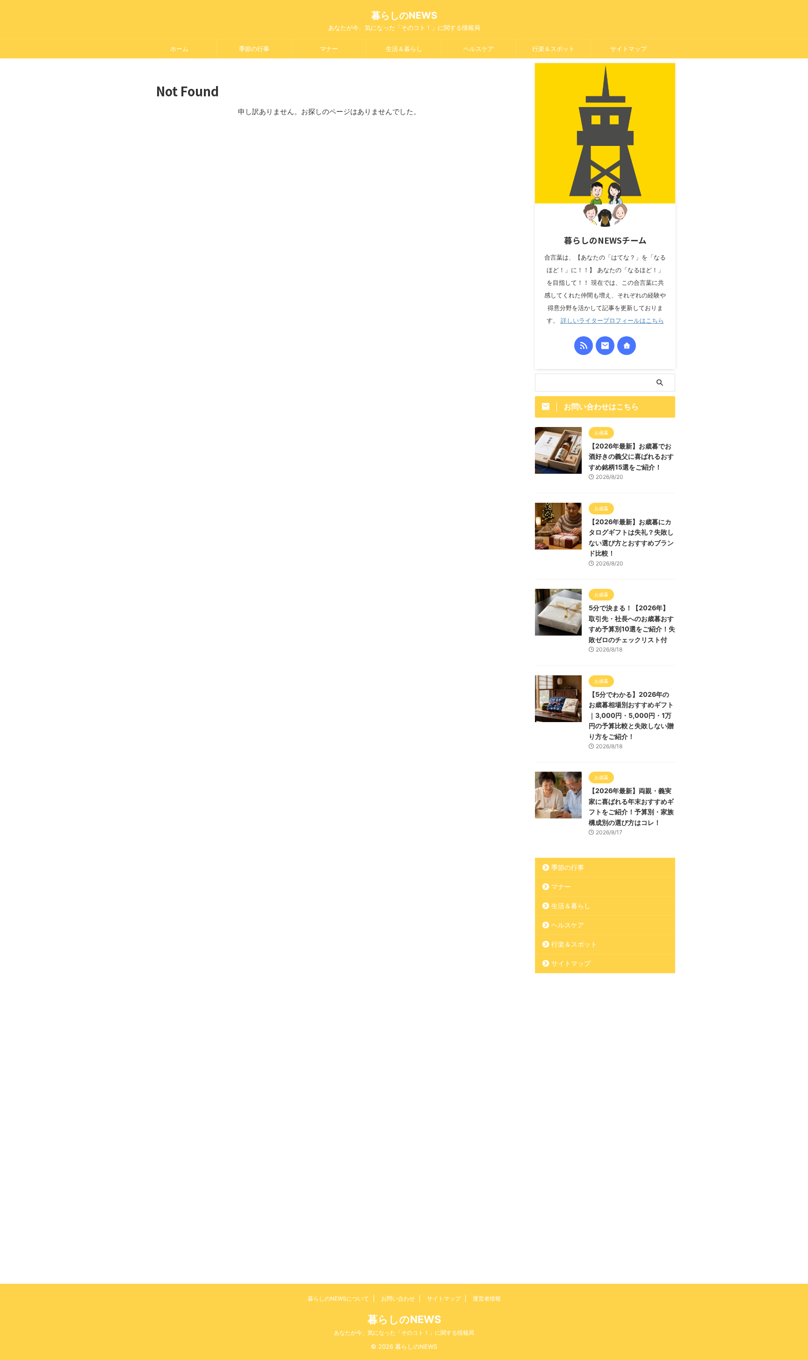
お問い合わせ (398, 1298)
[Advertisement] (605, 1127)
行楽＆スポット (553, 48)
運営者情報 (487, 1298)
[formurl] (605, 345)
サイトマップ (628, 48)
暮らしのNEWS (404, 15)
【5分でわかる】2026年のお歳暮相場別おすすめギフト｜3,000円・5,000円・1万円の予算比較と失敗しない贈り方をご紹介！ (631, 715)
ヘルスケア (478, 48)
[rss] (583, 345)
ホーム (179, 48)
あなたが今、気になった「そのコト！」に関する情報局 (404, 1332)
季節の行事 (254, 48)
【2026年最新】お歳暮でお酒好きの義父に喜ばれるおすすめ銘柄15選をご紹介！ (631, 456)
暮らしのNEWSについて (338, 1298)
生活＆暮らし (404, 48)
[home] (626, 345)
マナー (329, 48)
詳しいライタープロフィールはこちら (612, 320)
